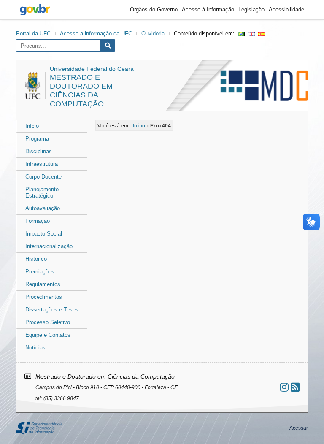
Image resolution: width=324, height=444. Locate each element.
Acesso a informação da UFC (96, 33)
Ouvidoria (153, 33)
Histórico (36, 259)
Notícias (35, 347)
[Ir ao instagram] (284, 387)
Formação (37, 221)
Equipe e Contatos (47, 335)
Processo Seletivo (47, 322)
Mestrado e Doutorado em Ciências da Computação (81, 90)
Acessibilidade (286, 9)
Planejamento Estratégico (42, 192)
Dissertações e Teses (51, 309)
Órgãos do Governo (154, 9)
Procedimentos (43, 297)
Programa (37, 138)
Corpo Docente (43, 176)
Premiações (39, 271)
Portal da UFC (33, 33)
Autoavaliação (42, 208)
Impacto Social (43, 233)
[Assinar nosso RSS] (295, 387)
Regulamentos (42, 284)
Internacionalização (49, 246)
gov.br (35, 9)
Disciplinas (38, 151)
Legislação (251, 9)
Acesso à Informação (208, 9)
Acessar (298, 428)
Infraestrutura (41, 164)
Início (32, 126)
